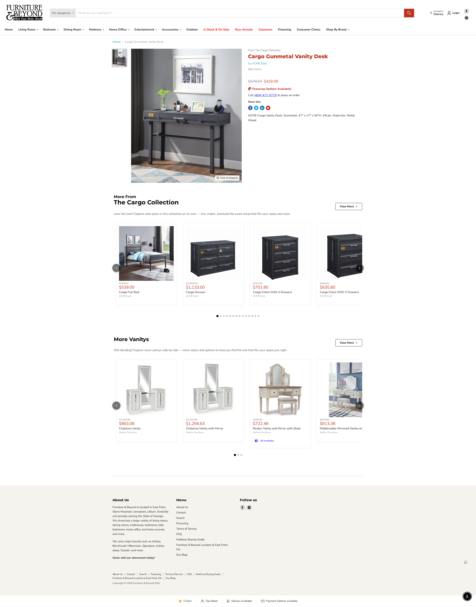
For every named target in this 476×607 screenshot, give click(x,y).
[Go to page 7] (236, 316)
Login (456, 13)
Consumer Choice (309, 30)
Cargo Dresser (195, 292)
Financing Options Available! (271, 89)
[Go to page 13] (255, 316)
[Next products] (360, 268)
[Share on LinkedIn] (262, 108)
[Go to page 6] (233, 316)
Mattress (95, 30)
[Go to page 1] (217, 316)
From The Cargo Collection (264, 50)
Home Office (118, 30)
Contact (181, 512)
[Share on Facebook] (250, 108)
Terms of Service (186, 529)
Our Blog (181, 555)
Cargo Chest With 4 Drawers (272, 292)
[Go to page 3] (224, 316)
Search (180, 518)
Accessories (170, 30)
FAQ (179, 534)
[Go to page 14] (258, 316)
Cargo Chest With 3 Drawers (339, 292)
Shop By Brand (336, 30)
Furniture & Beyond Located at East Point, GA (137, 578)
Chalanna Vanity (130, 428)
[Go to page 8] (239, 316)
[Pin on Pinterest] (268, 108)
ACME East (259, 63)
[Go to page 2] (220, 316)
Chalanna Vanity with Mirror (204, 428)
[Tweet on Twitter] (256, 108)
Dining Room (73, 30)
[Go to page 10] (246, 316)
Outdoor (192, 30)
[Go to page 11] (249, 316)
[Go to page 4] (227, 316)
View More (347, 206)
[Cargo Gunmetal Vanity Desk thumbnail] (119, 58)
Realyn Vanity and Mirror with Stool (277, 428)
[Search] (409, 13)
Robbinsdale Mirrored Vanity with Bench (347, 428)
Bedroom (50, 30)
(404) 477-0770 (265, 95)
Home (9, 30)
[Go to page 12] (252, 316)
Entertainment (144, 30)
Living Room (27, 30)
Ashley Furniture (128, 432)
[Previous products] (116, 268)
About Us (182, 507)
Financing (284, 30)
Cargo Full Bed (129, 292)
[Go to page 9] (243, 316)
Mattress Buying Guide (190, 539)
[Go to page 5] (230, 316)
